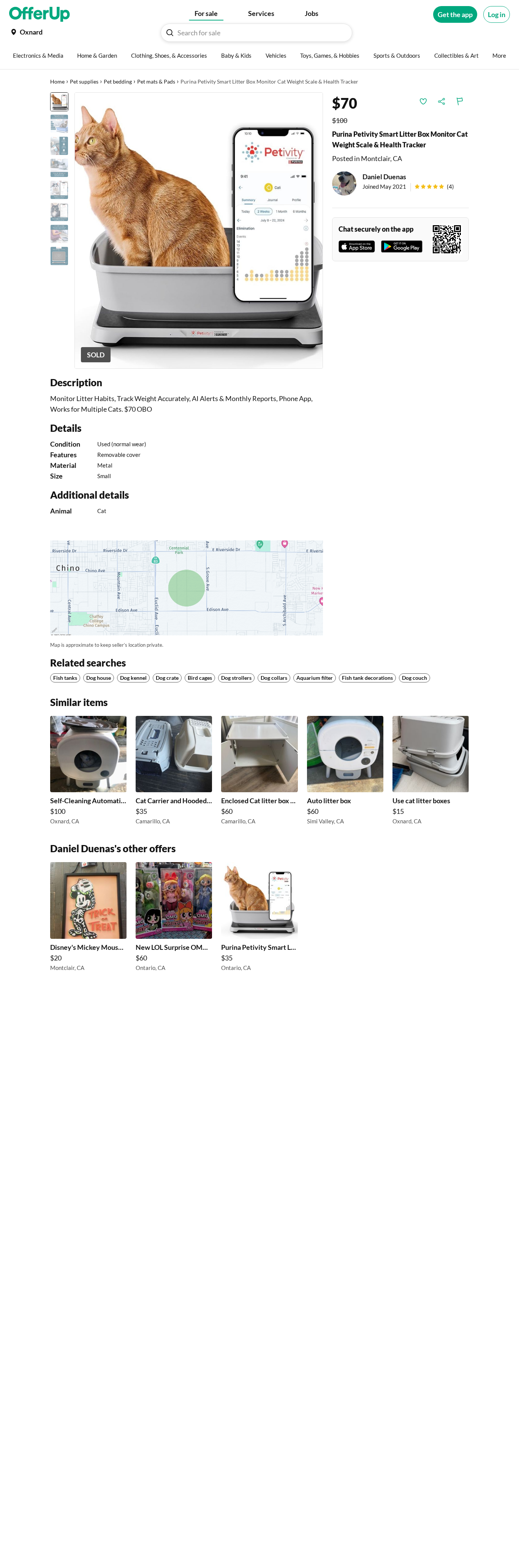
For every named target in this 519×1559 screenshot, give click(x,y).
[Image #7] (59, 233)
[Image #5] (59, 189)
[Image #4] (59, 167)
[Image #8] (59, 255)
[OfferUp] (39, 14)
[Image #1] (59, 101)
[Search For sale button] (170, 32)
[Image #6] (59, 211)
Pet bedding (118, 81)
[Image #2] (59, 123)
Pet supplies (84, 81)
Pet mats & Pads (156, 81)
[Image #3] (59, 145)
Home (57, 81)
